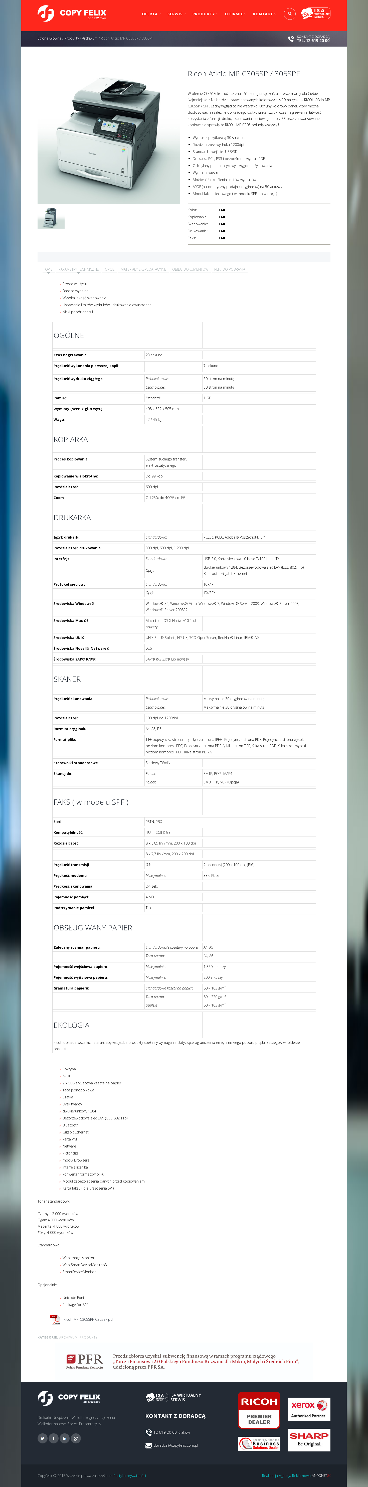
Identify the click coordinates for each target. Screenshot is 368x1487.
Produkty (204, 13)
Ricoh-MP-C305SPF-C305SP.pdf (88, 1319)
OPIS (49, 269)
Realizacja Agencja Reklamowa (287, 1475)
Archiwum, (69, 1337)
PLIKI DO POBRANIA (229, 269)
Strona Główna (49, 38)
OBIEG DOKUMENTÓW (190, 269)
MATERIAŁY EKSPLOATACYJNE (143, 269)
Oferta (150, 13)
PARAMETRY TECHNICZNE (79, 269)
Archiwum (90, 38)
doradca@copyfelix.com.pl (175, 1445)
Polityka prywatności (129, 1475)
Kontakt (263, 13)
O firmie (234, 13)
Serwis (175, 13)
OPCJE (110, 269)
